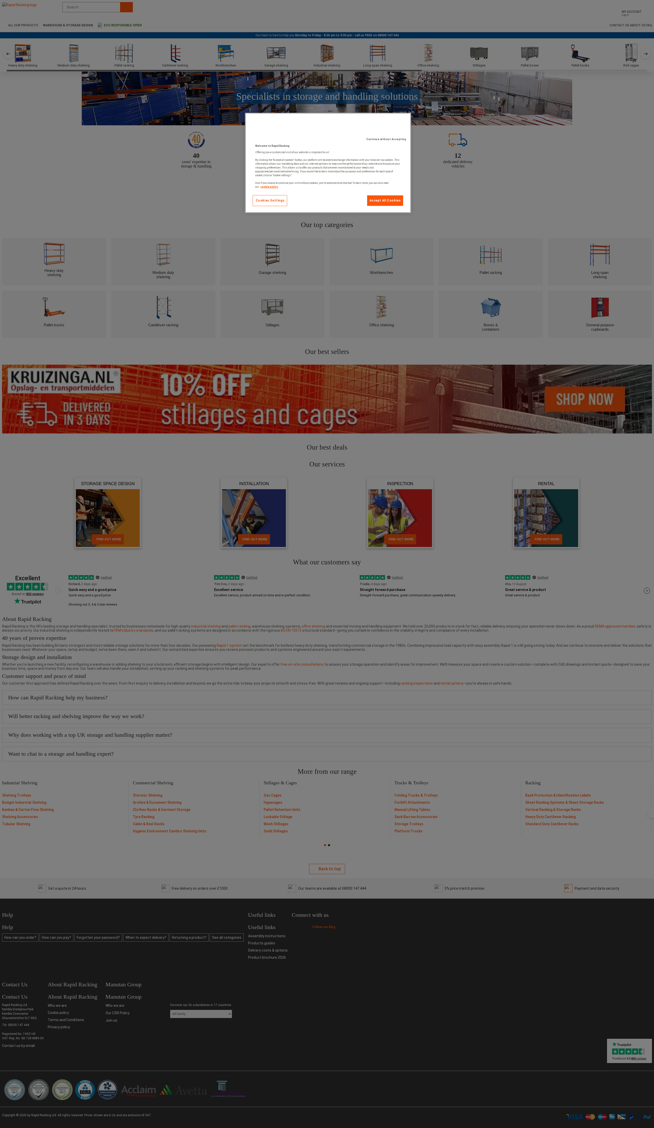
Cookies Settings (270, 200)
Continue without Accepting (386, 139)
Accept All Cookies (385, 200)
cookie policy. (269, 186)
